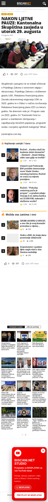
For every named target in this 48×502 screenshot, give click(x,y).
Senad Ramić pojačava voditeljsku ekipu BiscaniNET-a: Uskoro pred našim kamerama (8, 346)
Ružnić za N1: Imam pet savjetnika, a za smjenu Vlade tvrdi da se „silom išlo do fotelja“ (24, 372)
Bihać (18, 9)
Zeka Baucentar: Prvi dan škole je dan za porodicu (38, 344)
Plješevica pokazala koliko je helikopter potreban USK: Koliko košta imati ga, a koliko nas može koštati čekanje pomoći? (8, 424)
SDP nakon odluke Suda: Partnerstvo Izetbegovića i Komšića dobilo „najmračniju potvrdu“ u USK (38, 373)
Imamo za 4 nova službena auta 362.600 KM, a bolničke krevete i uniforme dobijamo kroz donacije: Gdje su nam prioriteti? (39, 397)
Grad (12, 9)
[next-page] (25, 434)
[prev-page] (22, 434)
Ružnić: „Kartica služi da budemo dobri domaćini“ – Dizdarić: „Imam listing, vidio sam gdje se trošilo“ (23, 423)
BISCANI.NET (11, 495)
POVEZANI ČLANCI (16, 327)
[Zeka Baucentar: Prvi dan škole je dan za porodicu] (39, 336)
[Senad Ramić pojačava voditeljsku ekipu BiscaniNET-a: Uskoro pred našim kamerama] (8, 336)
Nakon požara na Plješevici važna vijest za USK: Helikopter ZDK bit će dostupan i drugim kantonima (8, 373)
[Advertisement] (24, 294)
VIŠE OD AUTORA (33, 327)
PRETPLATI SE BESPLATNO (29, 495)
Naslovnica (4, 9)
